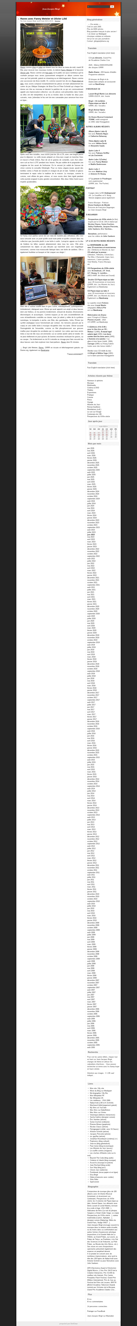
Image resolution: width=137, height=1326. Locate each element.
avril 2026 (91, 453)
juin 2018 (90, 678)
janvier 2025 (92, 489)
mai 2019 (90, 652)
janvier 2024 (92, 518)
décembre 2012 (93, 837)
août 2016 (91, 731)
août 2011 (91, 875)
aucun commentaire (75, 354)
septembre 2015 (93, 757)
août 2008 (91, 961)
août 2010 (91, 904)
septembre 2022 (93, 556)
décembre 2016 (93, 721)
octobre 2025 (92, 468)
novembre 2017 (93, 695)
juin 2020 (90, 621)
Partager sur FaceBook (96, 1311)
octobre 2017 (92, 697)
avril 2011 (91, 884)
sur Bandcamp (102, 322)
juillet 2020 (91, 618)
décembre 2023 (93, 520)
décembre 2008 (93, 952)
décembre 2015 (93, 750)
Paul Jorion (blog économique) (101, 1146)
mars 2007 (91, 1002)
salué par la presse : (98, 252)
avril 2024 (91, 511)
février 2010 (91, 918)
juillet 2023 (91, 532)
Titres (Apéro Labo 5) (97, 141)
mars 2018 (91, 686)
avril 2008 (91, 971)
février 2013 (91, 832)
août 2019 (91, 645)
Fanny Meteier (66, 70)
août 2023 (91, 530)
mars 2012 (91, 858)
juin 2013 (90, 822)
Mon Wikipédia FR (97, 1096)
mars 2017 (91, 714)
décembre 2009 (93, 923)
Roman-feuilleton (93, 407)
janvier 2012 (92, 863)
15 (103, 435)
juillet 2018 (91, 676)
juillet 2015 (91, 762)
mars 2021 (91, 599)
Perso (89, 400)
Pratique (90, 395)
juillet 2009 (91, 935)
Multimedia (91, 385)
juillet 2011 (91, 877)
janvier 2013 (92, 834)
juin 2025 (90, 477)
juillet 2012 (91, 848)
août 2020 (91, 616)
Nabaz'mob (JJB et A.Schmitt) (101, 1103)
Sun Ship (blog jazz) (98, 1167)
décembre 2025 (93, 463)
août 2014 (91, 789)
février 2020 (91, 630)
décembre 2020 (93, 606)
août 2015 (91, 760)
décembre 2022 (93, 549)
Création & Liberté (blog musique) (103, 1160)
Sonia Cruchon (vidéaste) (99, 1122)
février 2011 (91, 889)
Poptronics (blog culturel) (99, 1141)
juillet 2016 (91, 733)
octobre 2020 (92, 611)
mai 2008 (90, 968)
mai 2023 (90, 537)
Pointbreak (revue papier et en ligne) (104, 1172)
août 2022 (91, 559)
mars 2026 (91, 455)
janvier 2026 (92, 460)
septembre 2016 (93, 729)
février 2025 (91, 487)
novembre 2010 (93, 896)
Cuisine (90, 397)
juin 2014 (90, 793)
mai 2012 (90, 853)
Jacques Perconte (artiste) (100, 1134)
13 (94, 435)
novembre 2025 (93, 465)
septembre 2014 (93, 786)
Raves (22, 67)
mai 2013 (90, 825)
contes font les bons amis (98, 336)
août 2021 (91, 587)
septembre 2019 (93, 642)
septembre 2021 (93, 585)
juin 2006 (90, 1023)
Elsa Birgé (94, 1175)
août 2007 (91, 990)
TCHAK (91, 119)
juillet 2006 (91, 1021)
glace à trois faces (94, 341)
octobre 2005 (92, 1043)
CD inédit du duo (99, 351)
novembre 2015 (93, 753)
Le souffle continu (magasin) (101, 1151)
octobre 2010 (92, 899)
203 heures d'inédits (108, 72)
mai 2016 (90, 738)
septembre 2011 (93, 873)
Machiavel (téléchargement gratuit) (103, 1105)
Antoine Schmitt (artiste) (99, 1132)
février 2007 (91, 1004)
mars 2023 (91, 542)
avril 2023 (91, 539)
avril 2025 (91, 482)
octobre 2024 (92, 496)
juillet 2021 (91, 590)
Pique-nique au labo (105, 280)
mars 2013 (91, 829)
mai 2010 (90, 911)
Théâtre (90, 390)
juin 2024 (90, 506)
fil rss (89, 1299)
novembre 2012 (93, 839)
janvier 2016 (92, 748)
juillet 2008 (91, 964)
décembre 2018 (93, 664)
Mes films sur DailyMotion (100, 1110)
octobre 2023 (92, 525)
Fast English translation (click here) (101, 53)
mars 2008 (91, 973)
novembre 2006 (93, 1011)
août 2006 (91, 1019)
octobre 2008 (92, 956)
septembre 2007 (93, 988)
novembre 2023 (93, 523)
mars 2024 (91, 513)
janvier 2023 (92, 547)
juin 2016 (90, 736)
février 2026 (91, 458)
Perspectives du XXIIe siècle (102, 268)
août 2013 (91, 817)
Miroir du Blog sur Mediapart (101, 1091)
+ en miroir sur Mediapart (96, 34)
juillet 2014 (91, 791)
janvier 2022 (92, 575)
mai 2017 (90, 710)
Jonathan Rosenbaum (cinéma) (102, 1139)
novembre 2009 (93, 925)
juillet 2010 (91, 906)
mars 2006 (91, 1031)
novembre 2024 (93, 494)
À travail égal (106, 332)
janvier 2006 (92, 1035)
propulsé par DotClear (68, 1324)
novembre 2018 (93, 666)
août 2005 (91, 1047)
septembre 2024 (93, 499)
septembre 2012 (93, 844)
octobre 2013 (92, 812)
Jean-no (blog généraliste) (100, 1144)
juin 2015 (90, 765)
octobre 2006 (92, 1014)
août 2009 (91, 932)
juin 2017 (90, 707)
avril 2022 (91, 568)
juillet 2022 (91, 561)
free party (49, 73)
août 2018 (91, 674)
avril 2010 (91, 913)
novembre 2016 (93, 724)
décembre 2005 (93, 1038)
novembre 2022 (93, 551)
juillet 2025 (91, 475)
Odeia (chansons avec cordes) (102, 1177)
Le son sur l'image (94, 412)
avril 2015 (91, 769)
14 (99, 435)
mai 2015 (90, 767)
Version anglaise (95, 198)
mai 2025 (90, 479)
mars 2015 (91, 772)
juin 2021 (90, 592)
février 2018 (91, 688)
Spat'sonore (94, 1182)
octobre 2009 (92, 928)
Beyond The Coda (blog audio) (101, 1158)
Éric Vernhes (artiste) (98, 1119)
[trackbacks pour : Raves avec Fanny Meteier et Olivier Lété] (82, 354)
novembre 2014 (93, 781)
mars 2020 (91, 628)
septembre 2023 (93, 527)
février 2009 (91, 947)
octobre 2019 (92, 640)
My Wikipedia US (96, 1098)
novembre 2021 (93, 580)
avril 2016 (91, 741)
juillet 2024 (91, 503)
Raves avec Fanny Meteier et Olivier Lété (43, 18)
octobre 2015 (92, 755)
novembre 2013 (93, 810)
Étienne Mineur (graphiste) (100, 1124)
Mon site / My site (97, 1088)
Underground (109, 193)
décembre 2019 (93, 635)
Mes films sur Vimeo (98, 1112)
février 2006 (91, 1033)
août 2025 (91, 472)
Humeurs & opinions (95, 381)
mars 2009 (91, 944)
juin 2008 (90, 966)
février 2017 (91, 717)
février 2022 (91, 573)
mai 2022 (90, 566)
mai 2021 (90, 595)
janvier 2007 (92, 1007)
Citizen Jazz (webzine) (98, 1170)
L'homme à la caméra (96, 339)
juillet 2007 (91, 992)
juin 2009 (90, 937)
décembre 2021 (93, 578)
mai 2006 (90, 1026)
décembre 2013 (93, 808)
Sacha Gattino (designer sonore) (102, 1117)
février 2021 (91, 602)
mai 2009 (90, 940)
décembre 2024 (93, 491)
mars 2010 (91, 916)
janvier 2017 (92, 719)
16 (107, 435)
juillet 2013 (91, 820)
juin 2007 (90, 995)
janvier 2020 (92, 633)
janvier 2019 (92, 662)
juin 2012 (90, 851)
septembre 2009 (93, 930)
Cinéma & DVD (93, 388)
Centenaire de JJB (94, 414)
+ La (107, 339)
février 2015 (91, 774)
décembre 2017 (93, 693)
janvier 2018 (92, 690)
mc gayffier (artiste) (97, 1136)
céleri (40, 67)
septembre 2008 (93, 959)
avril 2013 (91, 827)
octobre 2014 (92, 784)
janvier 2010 (92, 920)
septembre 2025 (93, 470)
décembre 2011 (93, 865)
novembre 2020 (93, 609)
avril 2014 (91, 798)
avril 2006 (91, 1028)
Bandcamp (45, 350)
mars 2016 (91, 743)
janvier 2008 (92, 978)
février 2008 (91, 975)
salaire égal (92, 334)
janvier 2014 (92, 805)
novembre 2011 (93, 868)
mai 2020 (90, 623)
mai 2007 (90, 997)
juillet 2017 (91, 705)
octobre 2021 (92, 583)
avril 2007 (91, 999)
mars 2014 (91, 801)
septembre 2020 (93, 614)
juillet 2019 (91, 647)
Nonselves (92, 234)
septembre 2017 (93, 700)
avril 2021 (91, 597)
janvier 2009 (92, 949)
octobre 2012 (92, 841)
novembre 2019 (93, 638)
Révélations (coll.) (94, 409)
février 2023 (91, 544)
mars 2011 (91, 887)
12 (90, 435)
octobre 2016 (92, 726)
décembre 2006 (93, 1009)
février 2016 (91, 745)
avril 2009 (91, 942)
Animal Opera (99, 110)
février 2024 (91, 515)
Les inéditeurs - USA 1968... (101, 1100)
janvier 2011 (91, 892)
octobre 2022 (92, 554)
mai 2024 (90, 508)
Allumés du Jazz (93, 405)
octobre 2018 (92, 669)
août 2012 (91, 846)
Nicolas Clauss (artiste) (99, 1127)
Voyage (90, 402)
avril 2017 (91, 712)
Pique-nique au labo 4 (98, 103)
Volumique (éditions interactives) (102, 1115)
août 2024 (91, 501)
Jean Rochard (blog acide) (100, 1165)
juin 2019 (90, 650)
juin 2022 (90, 563)
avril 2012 (91, 856)
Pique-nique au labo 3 (99, 291)
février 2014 (91, 803)
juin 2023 (91, 535)
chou (34, 67)
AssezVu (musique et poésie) (101, 1163)
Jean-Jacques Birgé (51, 8)
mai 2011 (90, 882)
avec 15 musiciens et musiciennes (101, 247)
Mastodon (110, 1316)
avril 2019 (91, 654)
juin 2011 (90, 880)
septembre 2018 (93, 671)
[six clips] (87, 229)
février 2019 (91, 659)
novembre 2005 (93, 1040)
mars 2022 (91, 570)
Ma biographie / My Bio (99, 1093)
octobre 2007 (92, 985)
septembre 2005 (93, 1045)
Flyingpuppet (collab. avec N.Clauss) (104, 1129)
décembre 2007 (93, 980)
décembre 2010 (93, 894)
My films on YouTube (98, 1108)
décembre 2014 (93, 779)
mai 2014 (90, 796)
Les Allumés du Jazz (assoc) (101, 1148)
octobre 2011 (92, 870)
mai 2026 (90, 451)
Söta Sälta (94, 1179)
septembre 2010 (93, 901)
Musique (57, 21)
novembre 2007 (93, 983)
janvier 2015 (92, 777)
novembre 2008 (93, 954)
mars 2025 (91, 484)
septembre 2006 (93, 1016)
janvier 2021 (92, 604)
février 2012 (91, 860)
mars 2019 (91, 657)
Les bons (107, 334)
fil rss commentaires (95, 1302)
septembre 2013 (93, 815)
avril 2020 (91, 626)
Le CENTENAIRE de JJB (97, 245)
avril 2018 (91, 683)
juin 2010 (90, 908)
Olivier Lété (24, 73)
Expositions (91, 393)
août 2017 (91, 702)
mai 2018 (90, 681)
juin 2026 (90, 448)
